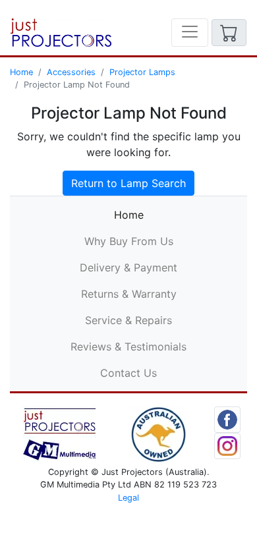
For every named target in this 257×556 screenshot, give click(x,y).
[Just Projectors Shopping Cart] (229, 32)
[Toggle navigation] (189, 32)
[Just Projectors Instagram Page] (227, 445)
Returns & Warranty (129, 293)
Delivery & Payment (128, 267)
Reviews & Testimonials (128, 346)
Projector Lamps (142, 72)
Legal (128, 498)
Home (21, 72)
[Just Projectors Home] (61, 32)
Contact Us (128, 372)
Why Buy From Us (128, 241)
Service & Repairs (128, 320)
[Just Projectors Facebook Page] (227, 419)
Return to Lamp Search (128, 183)
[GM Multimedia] (59, 433)
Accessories (71, 72)
